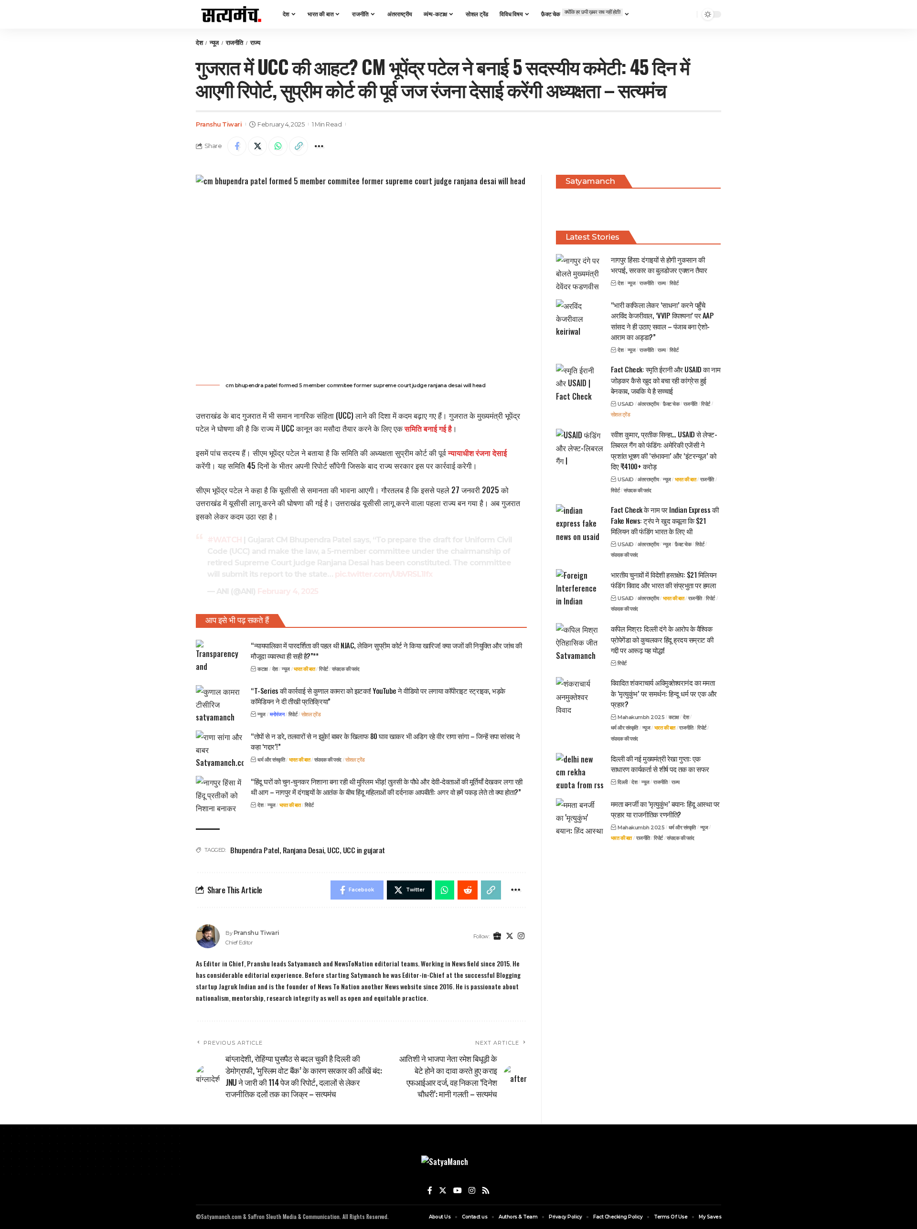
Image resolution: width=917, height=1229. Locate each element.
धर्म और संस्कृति (271, 759)
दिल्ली (623, 781)
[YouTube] (457, 1190)
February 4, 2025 (287, 591)
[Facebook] (430, 1190)
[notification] (687, 14)
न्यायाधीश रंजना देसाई (477, 452)
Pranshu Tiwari (219, 124)
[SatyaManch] (231, 14)
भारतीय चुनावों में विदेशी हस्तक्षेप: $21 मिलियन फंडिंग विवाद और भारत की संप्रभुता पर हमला (664, 580)
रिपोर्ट (323, 669)
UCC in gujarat (364, 850)
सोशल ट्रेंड (311, 714)
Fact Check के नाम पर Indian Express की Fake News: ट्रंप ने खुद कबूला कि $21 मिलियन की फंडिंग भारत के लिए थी (665, 520)
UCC (333, 850)
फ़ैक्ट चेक (671, 403)
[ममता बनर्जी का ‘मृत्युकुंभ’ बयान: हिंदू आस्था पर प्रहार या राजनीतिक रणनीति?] (580, 816)
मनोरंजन (277, 714)
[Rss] (486, 1190)
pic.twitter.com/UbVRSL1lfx (383, 574)
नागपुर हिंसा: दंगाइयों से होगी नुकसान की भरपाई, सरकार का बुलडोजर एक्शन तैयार (659, 264)
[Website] (497, 936)
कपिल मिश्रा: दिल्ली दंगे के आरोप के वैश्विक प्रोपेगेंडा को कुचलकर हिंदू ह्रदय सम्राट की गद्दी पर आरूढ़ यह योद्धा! (662, 639)
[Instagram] (521, 936)
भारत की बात (304, 669)
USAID (626, 403)
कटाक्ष (262, 669)
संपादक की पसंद (345, 669)
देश (199, 42)
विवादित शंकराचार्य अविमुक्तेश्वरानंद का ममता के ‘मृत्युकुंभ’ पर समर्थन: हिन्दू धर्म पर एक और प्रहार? (664, 693)
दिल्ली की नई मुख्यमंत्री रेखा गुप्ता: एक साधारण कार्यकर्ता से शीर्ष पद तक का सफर (660, 763)
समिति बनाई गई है (428, 428)
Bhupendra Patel (254, 850)
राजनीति (234, 42)
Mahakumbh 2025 (641, 716)
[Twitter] (509, 936)
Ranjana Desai (303, 850)
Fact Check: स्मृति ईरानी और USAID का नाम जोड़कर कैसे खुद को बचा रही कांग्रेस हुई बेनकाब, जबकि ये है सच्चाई (666, 380)
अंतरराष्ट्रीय (648, 403)
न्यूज (214, 42)
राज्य (255, 42)
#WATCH (224, 539)
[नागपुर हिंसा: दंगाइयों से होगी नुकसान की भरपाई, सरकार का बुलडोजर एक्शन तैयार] (580, 271)
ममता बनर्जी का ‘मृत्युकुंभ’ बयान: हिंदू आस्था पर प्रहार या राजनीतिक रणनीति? (665, 808)
